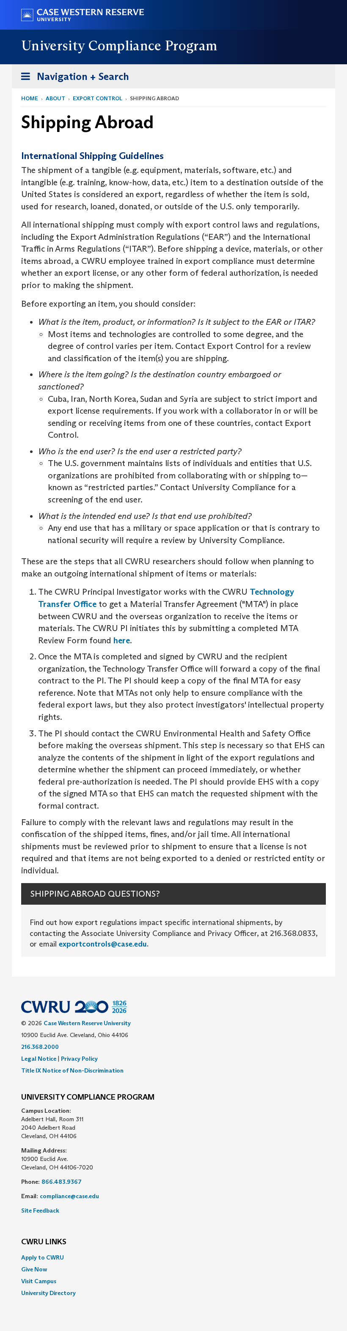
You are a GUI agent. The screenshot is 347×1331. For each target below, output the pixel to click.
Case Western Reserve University (87, 1023)
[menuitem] (173, 1257)
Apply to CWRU (42, 1257)
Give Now (34, 1269)
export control (97, 98)
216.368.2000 (40, 1047)
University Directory (48, 1293)
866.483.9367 (61, 1182)
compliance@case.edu (69, 1196)
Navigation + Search (72, 79)
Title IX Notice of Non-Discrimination (72, 1070)
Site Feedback (40, 1210)
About (55, 98)
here (121, 640)
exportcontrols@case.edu (103, 944)
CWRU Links (43, 1242)
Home (29, 98)
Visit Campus (38, 1281)
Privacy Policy (79, 1058)
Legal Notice (38, 1058)
